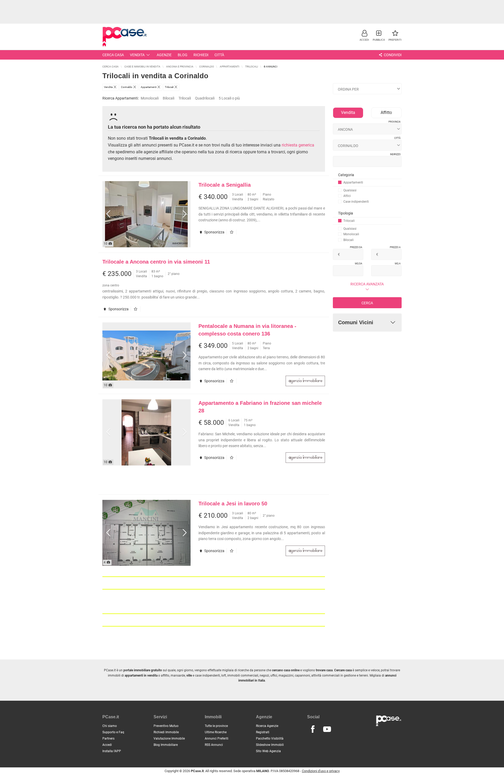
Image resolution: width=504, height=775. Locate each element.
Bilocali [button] (168, 98)
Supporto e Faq (113, 732)
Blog (182, 55)
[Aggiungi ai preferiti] (233, 232)
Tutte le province (216, 726)
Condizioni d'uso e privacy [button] (321, 771)
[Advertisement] (252, 12)
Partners (108, 738)
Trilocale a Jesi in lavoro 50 (232, 503)
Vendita (137, 55)
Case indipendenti (356, 201)
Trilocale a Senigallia (224, 185)
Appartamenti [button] (353, 182)
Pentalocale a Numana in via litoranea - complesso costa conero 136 (247, 330)
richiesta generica (298, 145)
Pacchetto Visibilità (270, 738)
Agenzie (164, 55)
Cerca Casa (113, 55)
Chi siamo (109, 726)
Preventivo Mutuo (166, 726)
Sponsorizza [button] (213, 232)
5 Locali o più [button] (229, 98)
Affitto (386, 112)
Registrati (262, 732)
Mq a (398, 263)
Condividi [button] (392, 55)
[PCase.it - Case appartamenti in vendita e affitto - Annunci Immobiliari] (126, 36)
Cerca (367, 303)
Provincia (394, 122)
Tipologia (345, 213)
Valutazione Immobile (169, 738)
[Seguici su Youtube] (327, 729)
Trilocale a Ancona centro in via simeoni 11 (156, 262)
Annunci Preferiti (216, 738)
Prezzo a (395, 247)
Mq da (358, 263)
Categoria (346, 175)
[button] (364, 35)
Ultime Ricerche (216, 732)
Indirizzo (395, 154)
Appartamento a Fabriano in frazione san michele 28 (260, 406)
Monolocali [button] (150, 98)
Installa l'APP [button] (111, 751)
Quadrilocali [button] (204, 98)
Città (219, 55)
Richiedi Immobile (166, 732)
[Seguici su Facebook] (312, 729)
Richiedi (200, 55)
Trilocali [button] (184, 98)
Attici (347, 196)
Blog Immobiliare (166, 745)
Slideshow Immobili (270, 745)
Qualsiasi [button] (349, 190)
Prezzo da (356, 247)
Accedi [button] (107, 745)
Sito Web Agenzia (268, 751)
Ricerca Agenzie (267, 726)
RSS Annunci (214, 745)
